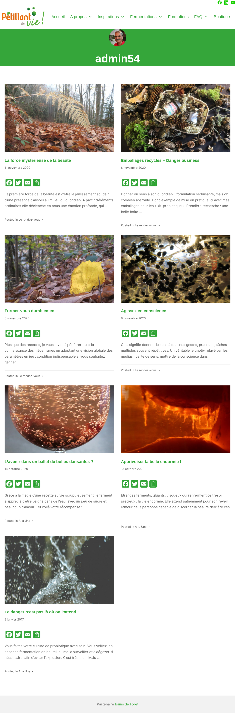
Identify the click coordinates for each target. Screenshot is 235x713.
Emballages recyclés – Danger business (160, 160)
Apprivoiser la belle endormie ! (151, 461)
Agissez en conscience (143, 311)
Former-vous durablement (30, 311)
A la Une (24, 520)
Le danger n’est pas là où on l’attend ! (42, 612)
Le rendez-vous (29, 219)
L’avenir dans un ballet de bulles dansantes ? (49, 461)
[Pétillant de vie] (23, 17)
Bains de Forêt (126, 704)
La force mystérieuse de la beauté (38, 160)
